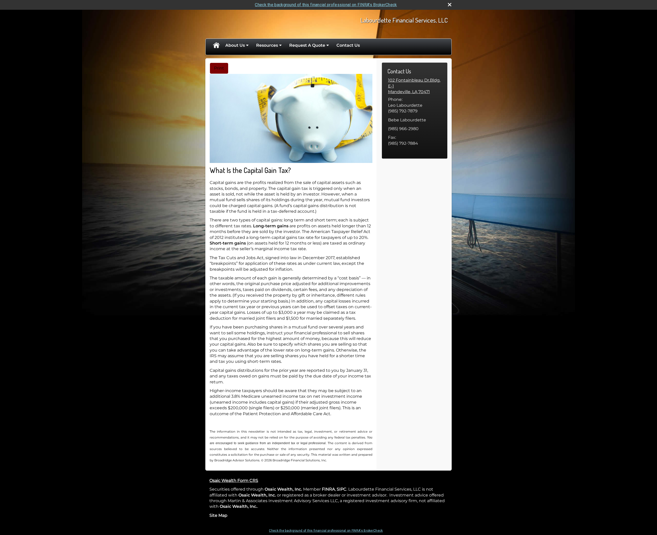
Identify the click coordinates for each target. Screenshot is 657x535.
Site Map (218, 515)
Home (216, 45)
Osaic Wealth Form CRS (233, 480)
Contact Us (348, 45)
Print (219, 68)
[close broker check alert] (450, 5)
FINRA (328, 489)
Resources (267, 45)
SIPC (341, 489)
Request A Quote (307, 45)
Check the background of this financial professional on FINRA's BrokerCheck (326, 4)
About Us (235, 45)
